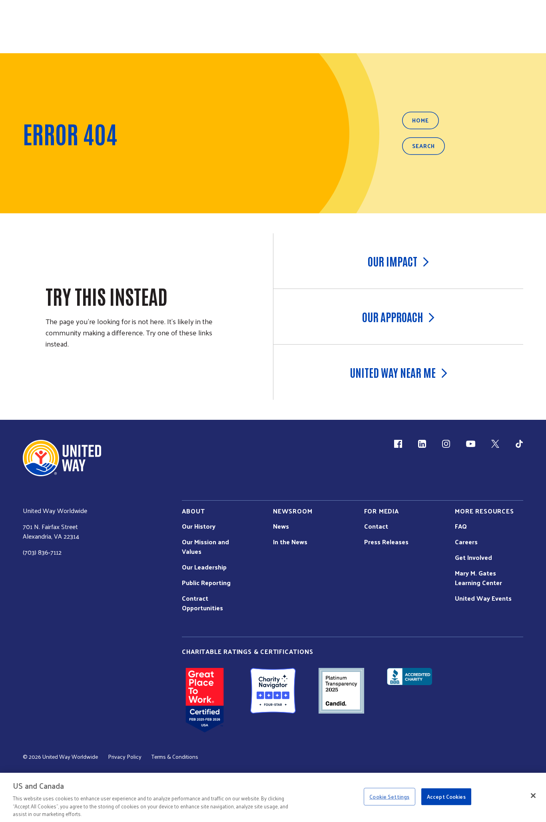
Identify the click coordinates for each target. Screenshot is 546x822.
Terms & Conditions (174, 756)
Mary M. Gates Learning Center (478, 577)
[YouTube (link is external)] (470, 444)
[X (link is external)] (495, 444)
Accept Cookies (446, 796)
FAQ (461, 526)
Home (420, 120)
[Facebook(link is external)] (398, 444)
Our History (198, 526)
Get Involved (473, 557)
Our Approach (392, 316)
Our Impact (392, 261)
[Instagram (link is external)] (446, 444)
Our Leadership (204, 567)
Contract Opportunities (202, 603)
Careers (466, 542)
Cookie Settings (389, 796)
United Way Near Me (393, 372)
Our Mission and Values (205, 546)
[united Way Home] (62, 458)
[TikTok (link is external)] (519, 444)
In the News (290, 542)
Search (423, 146)
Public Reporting (206, 582)
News (281, 526)
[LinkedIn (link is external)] (422, 444)
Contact (376, 526)
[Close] (533, 795)
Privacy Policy (124, 756)
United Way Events (483, 598)
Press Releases (386, 542)
